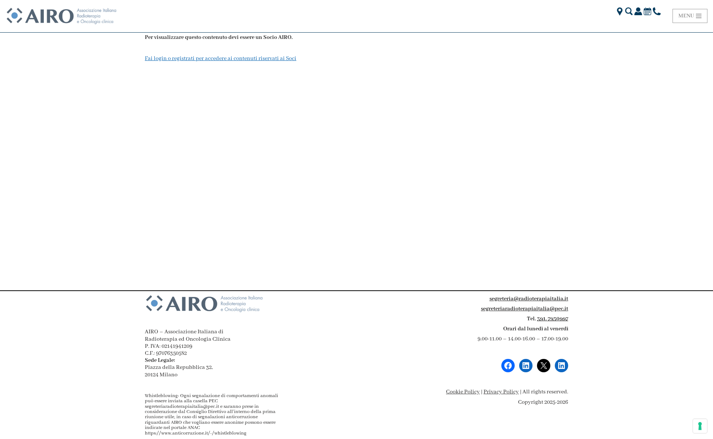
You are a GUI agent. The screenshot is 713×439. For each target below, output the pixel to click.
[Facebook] (508, 365)
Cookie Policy (463, 392)
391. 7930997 (552, 319)
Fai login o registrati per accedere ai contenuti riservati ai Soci (220, 58)
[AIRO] (61, 16)
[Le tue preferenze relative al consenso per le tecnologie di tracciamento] (700, 426)
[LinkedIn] (526, 365)
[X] (543, 365)
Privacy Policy (501, 392)
